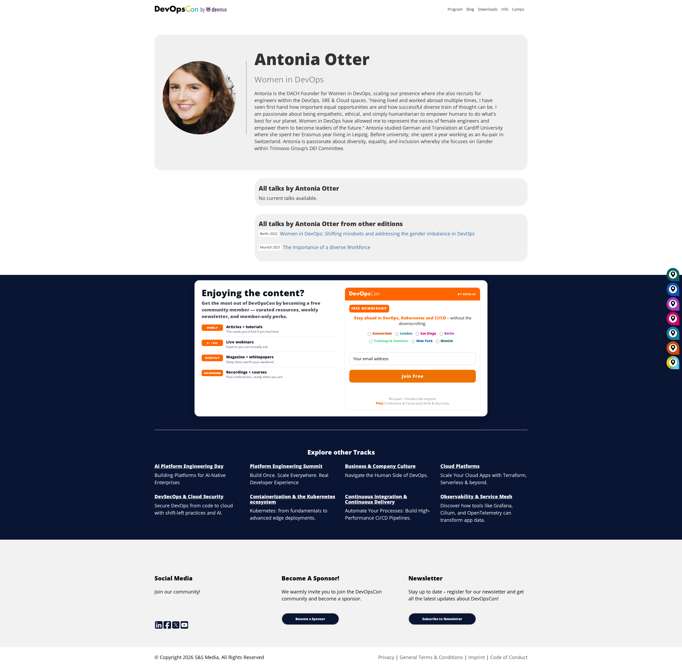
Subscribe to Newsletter (442, 619)
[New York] (673, 291)
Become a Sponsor (310, 619)
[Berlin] (673, 306)
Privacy (386, 657)
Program (455, 9)
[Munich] (673, 276)
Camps (518, 9)
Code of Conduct (508, 657)
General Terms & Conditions (431, 657)
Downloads (488, 9)
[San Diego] (673, 320)
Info (504, 9)
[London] (673, 335)
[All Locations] (673, 363)
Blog (470, 9)
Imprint (476, 657)
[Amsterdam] (673, 350)
